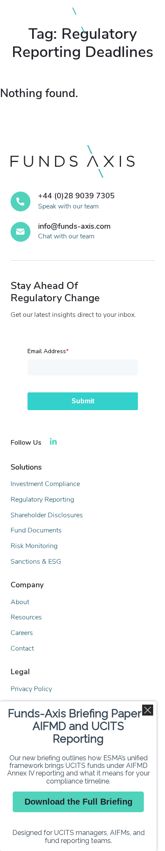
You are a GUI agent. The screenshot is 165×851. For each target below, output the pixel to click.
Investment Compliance (45, 484)
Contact (22, 648)
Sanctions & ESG (36, 561)
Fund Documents (36, 530)
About (20, 602)
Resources (26, 617)
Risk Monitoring (34, 546)
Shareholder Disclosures (47, 515)
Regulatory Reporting (42, 499)
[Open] (145, 20)
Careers (22, 633)
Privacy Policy (31, 689)
